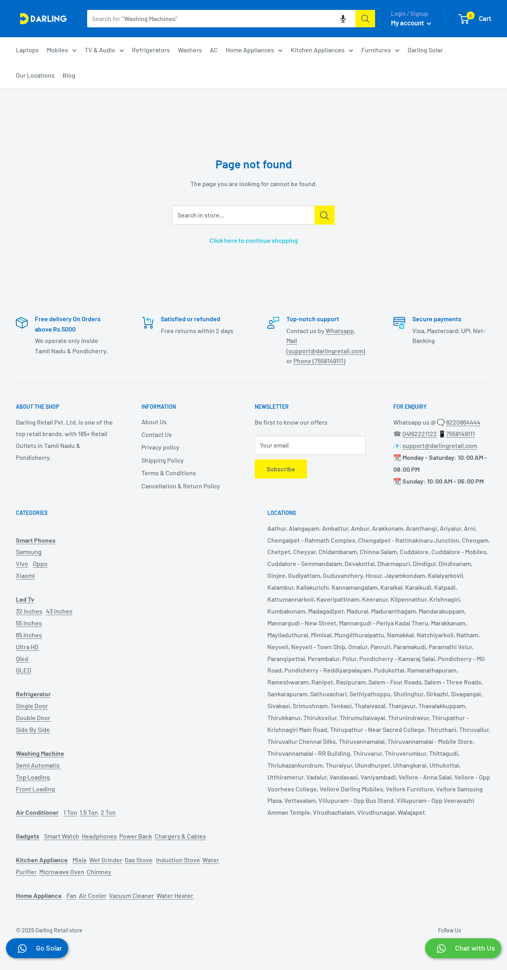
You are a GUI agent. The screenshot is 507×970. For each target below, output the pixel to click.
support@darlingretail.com (439, 445)
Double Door (33, 717)
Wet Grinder (105, 859)
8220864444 (463, 422)
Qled (22, 658)
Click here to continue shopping (254, 240)
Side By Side (33, 729)
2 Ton (108, 812)
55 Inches (29, 623)
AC (214, 49)
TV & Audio (100, 49)
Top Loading (33, 777)
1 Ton (70, 812)
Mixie (79, 859)
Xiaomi (25, 575)
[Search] (365, 18)
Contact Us (156, 434)
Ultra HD (28, 646)
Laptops (27, 49)
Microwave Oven (61, 871)
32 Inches (29, 611)
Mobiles (57, 49)
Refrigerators (151, 49)
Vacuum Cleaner (131, 895)
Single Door (32, 705)
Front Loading (35, 789)
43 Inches (59, 611)
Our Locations (35, 75)
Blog (69, 75)
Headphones (99, 836)
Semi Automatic (38, 765)
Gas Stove (138, 859)
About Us (154, 421)
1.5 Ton (89, 812)
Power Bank (135, 836)
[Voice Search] (343, 18)
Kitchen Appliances (318, 49)
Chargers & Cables (180, 836)
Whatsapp (340, 330)
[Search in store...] (324, 215)
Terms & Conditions (168, 472)
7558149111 (460, 433)
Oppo (40, 563)
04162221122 (419, 433)
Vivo (22, 563)
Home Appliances (250, 49)
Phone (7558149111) (319, 360)
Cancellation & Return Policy (180, 486)
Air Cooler (93, 895)
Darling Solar (425, 49)
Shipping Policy (162, 460)
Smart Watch (61, 836)
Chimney (99, 871)
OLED (23, 670)
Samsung (29, 551)
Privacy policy (160, 447)
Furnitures (376, 49)
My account (408, 23)
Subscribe (281, 469)
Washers (190, 49)
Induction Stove (178, 859)
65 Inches (29, 634)
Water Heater (174, 895)
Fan (71, 895)
